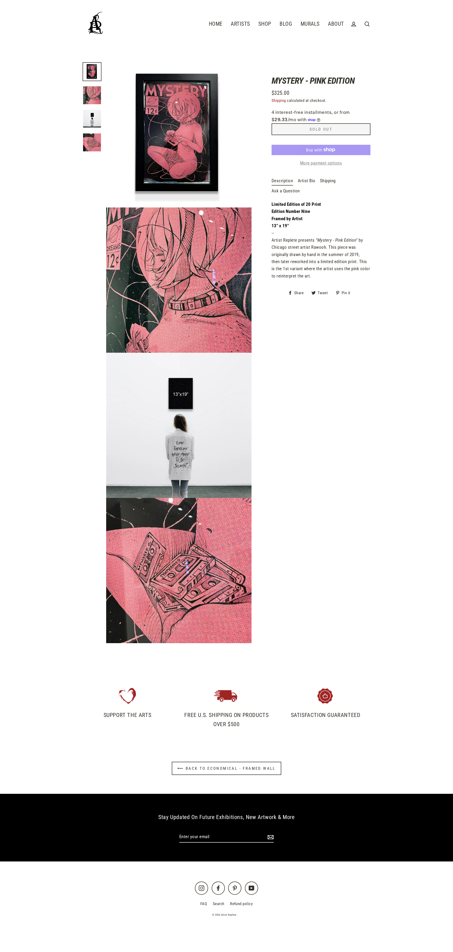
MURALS (310, 24)
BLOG (286, 24)
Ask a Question (286, 190)
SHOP (264, 24)
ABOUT (336, 24)
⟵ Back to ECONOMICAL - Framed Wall (226, 768)
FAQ (203, 903)
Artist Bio (306, 180)
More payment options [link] (321, 163)
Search (218, 903)
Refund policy (241, 903)
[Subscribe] (270, 837)
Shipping (279, 100)
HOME (215, 24)
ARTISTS (240, 24)
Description (282, 180)
